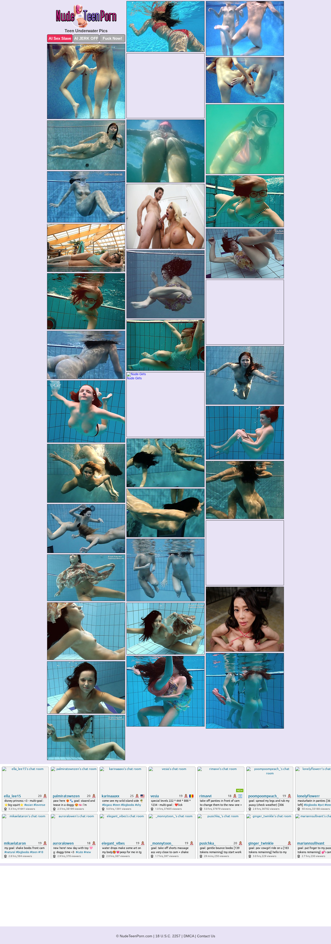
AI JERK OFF (86, 38)
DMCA (189, 936)
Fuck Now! (112, 38)
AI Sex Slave (60, 38)
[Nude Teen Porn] (86, 16)
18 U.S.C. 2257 (167, 936)
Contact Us (206, 936)
